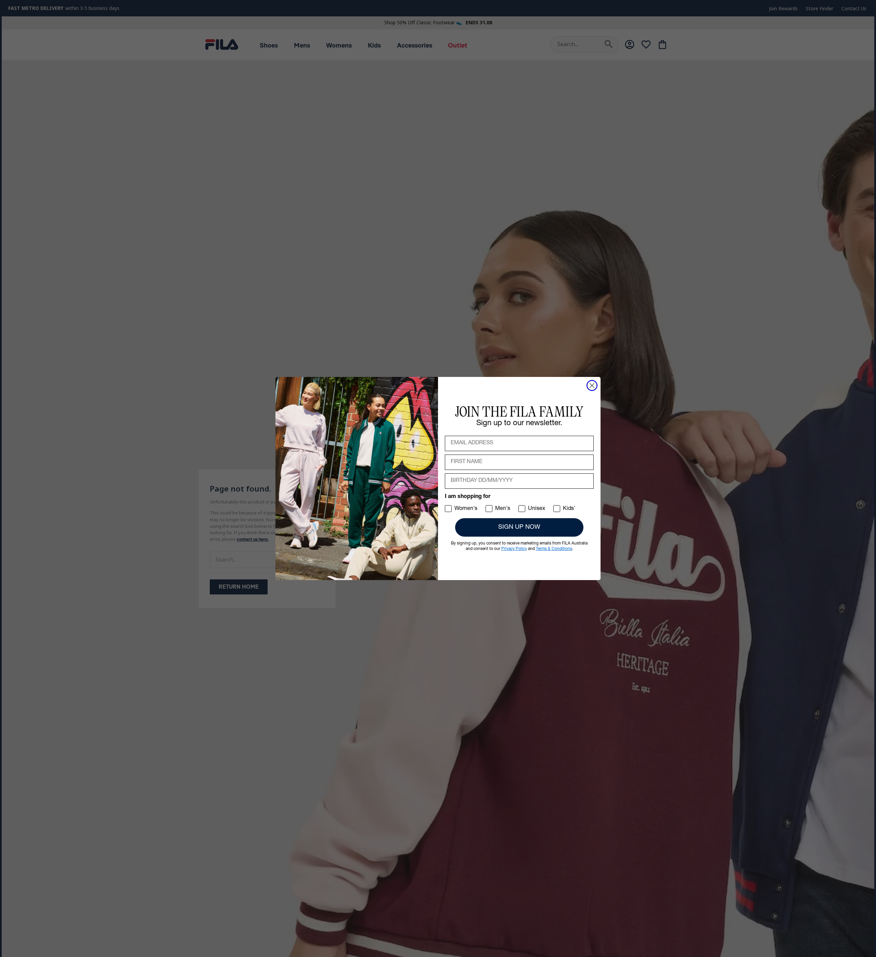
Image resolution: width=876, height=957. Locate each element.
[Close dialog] (592, 385)
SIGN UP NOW (519, 527)
